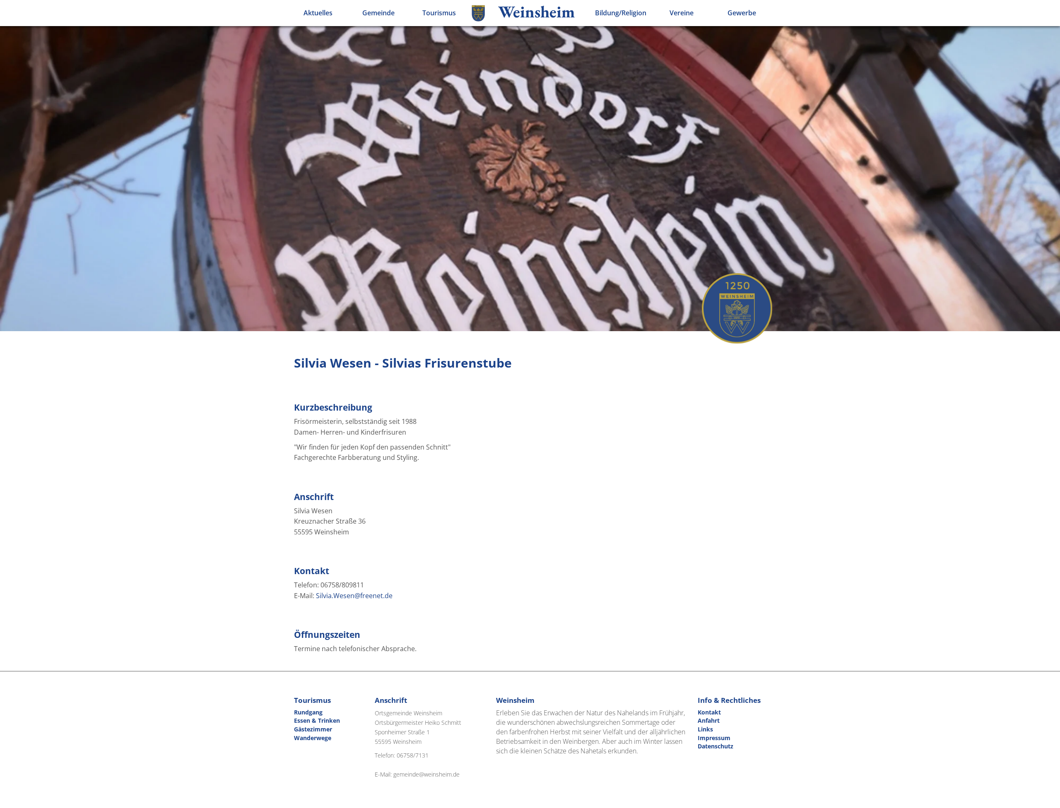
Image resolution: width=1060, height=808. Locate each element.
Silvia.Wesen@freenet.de (354, 595)
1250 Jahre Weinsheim (737, 308)
